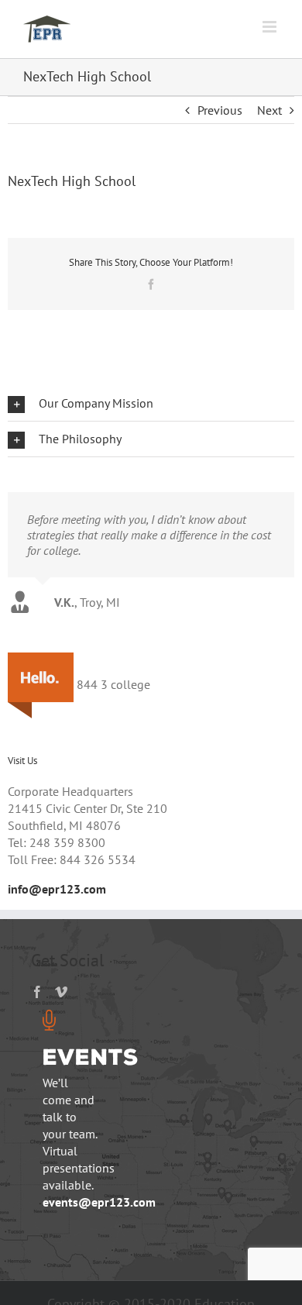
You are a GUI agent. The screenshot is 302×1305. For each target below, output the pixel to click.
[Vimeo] (61, 992)
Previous (219, 110)
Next (269, 110)
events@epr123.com (99, 1202)
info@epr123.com (57, 889)
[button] (151, 403)
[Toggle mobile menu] (271, 27)
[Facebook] (37, 992)
